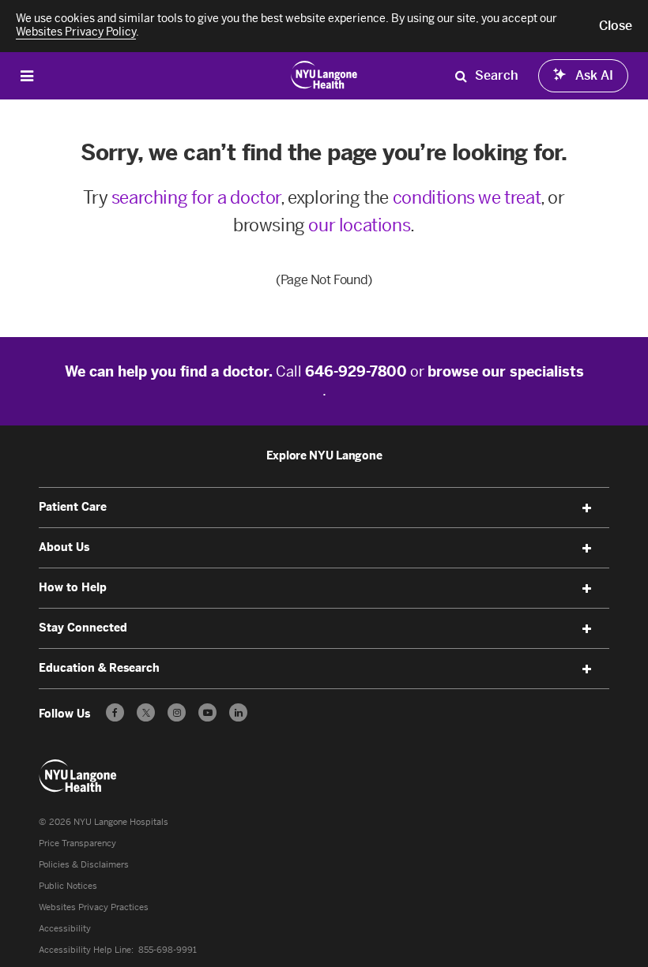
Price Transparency (77, 843)
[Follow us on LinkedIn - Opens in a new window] (238, 712)
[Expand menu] (587, 508)
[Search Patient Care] (461, 76)
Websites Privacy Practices (94, 907)
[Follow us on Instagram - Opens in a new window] (177, 712)
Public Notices (68, 886)
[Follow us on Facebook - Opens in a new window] (115, 712)
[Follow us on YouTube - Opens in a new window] (207, 712)
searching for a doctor (196, 197)
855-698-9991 (167, 950)
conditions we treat (467, 197)
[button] (615, 26)
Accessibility (65, 929)
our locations (359, 225)
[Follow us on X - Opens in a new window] (146, 712)
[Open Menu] (27, 75)
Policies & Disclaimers (84, 865)
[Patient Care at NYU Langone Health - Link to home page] (324, 74)
